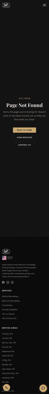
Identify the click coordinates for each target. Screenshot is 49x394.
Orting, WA (6, 360)
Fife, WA (5, 382)
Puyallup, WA (7, 334)
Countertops (7, 305)
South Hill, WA (7, 356)
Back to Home (24, 130)
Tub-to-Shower (8, 314)
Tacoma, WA (7, 338)
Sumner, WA (7, 347)
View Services (24, 137)
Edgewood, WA (8, 351)
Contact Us (24, 145)
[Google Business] (12, 282)
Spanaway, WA (8, 391)
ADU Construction (9, 318)
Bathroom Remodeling (11, 301)
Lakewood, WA (8, 378)
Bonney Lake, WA (9, 342)
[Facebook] (3, 282)
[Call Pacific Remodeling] (6, 387)
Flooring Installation (9, 309)
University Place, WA (10, 373)
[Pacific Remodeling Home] (6, 5)
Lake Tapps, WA (8, 369)
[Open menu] (44, 5)
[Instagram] (8, 282)
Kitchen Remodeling (10, 296)
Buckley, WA (7, 364)
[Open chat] (43, 388)
